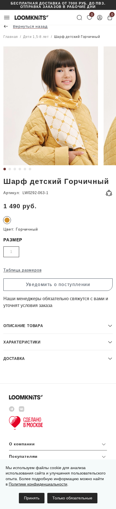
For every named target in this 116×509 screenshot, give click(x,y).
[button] (58, 325)
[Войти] (99, 17)
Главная (10, 37)
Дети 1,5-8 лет (36, 37)
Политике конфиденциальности (38, 484)
